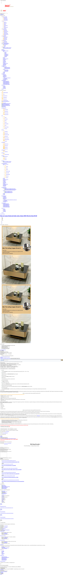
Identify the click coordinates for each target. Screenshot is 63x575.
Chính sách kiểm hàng (4, 559)
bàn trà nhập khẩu (11, 438)
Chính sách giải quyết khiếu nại (5, 557)
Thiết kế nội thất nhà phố (6, 205)
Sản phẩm (3, 551)
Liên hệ (3, 212)
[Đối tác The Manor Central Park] (6, 486)
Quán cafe (4, 87)
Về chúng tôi (1, 544)
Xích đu (4, 62)
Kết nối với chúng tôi (2, 561)
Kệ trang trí (4, 65)
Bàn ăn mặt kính (6, 70)
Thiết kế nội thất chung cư (6, 81)
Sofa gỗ (5, 53)
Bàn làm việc (4, 76)
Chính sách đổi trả (4, 558)
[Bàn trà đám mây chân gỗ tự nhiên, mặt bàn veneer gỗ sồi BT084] (9, 468)
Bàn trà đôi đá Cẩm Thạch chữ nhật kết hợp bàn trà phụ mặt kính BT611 (13, 481)
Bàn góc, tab (4, 59)
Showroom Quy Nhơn (2, 535)
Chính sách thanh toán (4, 556)
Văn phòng (4, 88)
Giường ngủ (4, 74)
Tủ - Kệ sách (4, 201)
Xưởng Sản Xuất (2, 531)
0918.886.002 (2, 14)
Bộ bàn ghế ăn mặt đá (7, 67)
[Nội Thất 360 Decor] (6, 8)
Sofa (3, 51)
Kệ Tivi (4, 57)
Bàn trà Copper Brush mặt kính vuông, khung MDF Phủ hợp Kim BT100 (18, 215)
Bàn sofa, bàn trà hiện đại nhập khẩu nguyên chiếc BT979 (10, 473)
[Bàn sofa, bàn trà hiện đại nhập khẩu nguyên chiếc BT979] (9, 472)
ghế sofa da (38, 415)
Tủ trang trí (4, 60)
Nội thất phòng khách (4, 163)
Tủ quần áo (4, 75)
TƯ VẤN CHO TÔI (3, 568)
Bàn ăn (4, 69)
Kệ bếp (4, 73)
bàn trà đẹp (3, 438)
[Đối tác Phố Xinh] (4, 488)
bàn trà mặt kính (6, 438)
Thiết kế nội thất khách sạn (6, 82)
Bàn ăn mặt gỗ (6, 71)
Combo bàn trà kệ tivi (5, 58)
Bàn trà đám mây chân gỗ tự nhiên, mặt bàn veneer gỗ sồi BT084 (11, 469)
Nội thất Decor (3, 142)
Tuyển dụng (3, 553)
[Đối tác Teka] (3, 485)
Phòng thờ (3, 155)
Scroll (1, 574)
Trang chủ (3, 49)
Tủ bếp (4, 72)
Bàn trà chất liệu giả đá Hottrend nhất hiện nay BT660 (10, 477)
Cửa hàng (4, 210)
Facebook (6, 493)
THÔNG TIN (2, 549)
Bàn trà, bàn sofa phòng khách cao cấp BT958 (9, 465)
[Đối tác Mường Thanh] (5, 487)
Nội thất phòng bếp (4, 187)
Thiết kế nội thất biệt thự (6, 203)
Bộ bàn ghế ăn (5, 66)
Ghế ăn (4, 193)
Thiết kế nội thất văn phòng (6, 84)
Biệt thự (4, 85)
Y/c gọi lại (6, 491)
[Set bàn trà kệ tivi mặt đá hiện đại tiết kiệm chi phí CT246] (9, 460)
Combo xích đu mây (5, 63)
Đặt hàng (1, 458)
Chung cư (4, 86)
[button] (2, 569)
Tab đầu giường (5, 78)
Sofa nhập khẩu (6, 55)
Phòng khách (3, 50)
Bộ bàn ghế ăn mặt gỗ (7, 68)
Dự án (2, 208)
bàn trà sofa (14, 438)
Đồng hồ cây (4, 64)
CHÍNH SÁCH (2, 555)
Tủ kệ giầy (4, 61)
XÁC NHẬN (2, 573)
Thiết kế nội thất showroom (6, 83)
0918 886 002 (5, 527)
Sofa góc (6, 56)
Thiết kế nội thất (4, 80)
